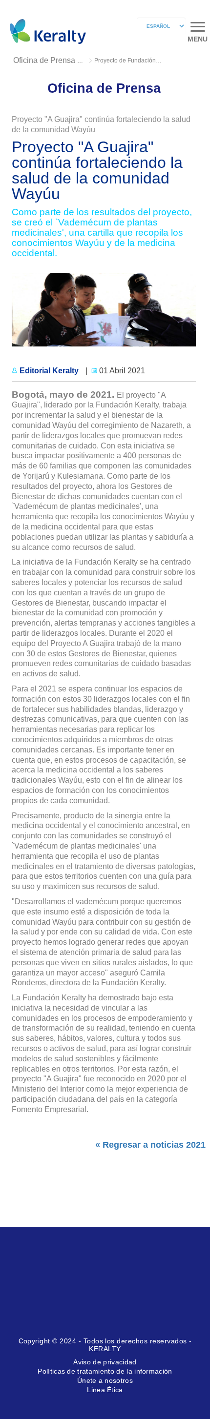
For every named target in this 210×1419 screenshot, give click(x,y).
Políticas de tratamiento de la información (105, 1371)
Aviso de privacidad (104, 1362)
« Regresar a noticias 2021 (150, 1145)
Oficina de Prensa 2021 (54, 60)
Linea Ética (105, 1390)
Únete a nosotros (105, 1380)
